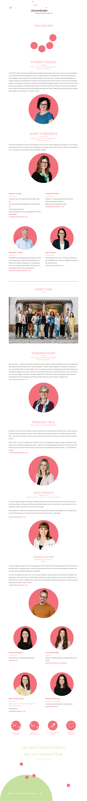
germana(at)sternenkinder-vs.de (18, 379)
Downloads (33, 793)
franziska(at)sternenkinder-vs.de (18, 452)
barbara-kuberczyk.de (51, 706)
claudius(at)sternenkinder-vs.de (18, 585)
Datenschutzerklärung (22, 793)
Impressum (11, 793)
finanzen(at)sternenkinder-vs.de (54, 265)
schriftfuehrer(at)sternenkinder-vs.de (20, 270)
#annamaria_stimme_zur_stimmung (55, 663)
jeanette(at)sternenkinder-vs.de (54, 206)
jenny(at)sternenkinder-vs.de (17, 517)
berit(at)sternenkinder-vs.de (17, 711)
